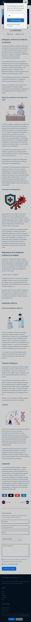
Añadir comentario (8, 546)
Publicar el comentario (9, 568)
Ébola (21, 392)
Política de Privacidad (13, 564)
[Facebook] (4, 495)
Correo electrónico (8, 527)
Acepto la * (11, 564)
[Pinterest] (17, 495)
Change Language (15, 20)
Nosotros (4, 596)
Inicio (3, 592)
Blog (3, 593)
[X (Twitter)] (11, 495)
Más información (25, 615)
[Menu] (28, 2)
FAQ (3, 599)
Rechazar (19, 619)
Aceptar (11, 619)
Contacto (4, 597)
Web (4, 532)
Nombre (5, 521)
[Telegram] (23, 495)
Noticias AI (5, 612)
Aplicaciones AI (6, 610)
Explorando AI (5, 608)
